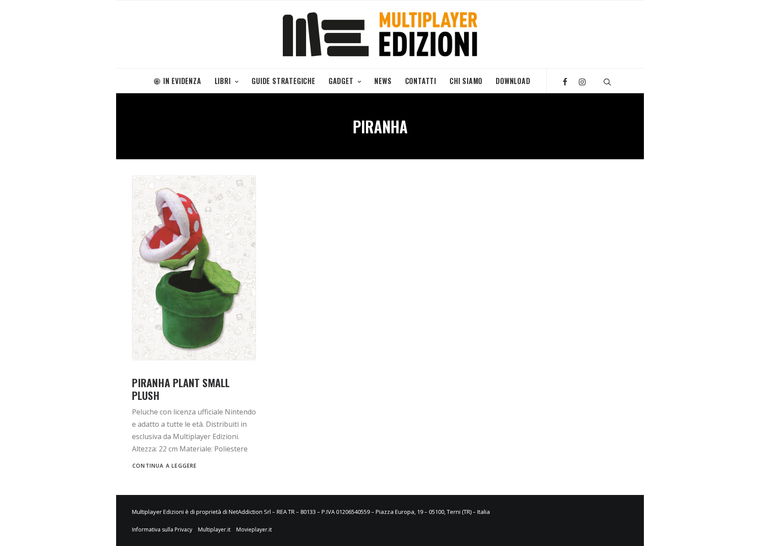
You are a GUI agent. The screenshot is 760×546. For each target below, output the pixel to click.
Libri (223, 81)
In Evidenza (182, 81)
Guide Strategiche (283, 81)
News (382, 81)
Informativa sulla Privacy (162, 529)
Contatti (420, 81)
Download (513, 81)
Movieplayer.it (254, 529)
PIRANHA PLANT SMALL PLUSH (181, 388)
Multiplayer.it (214, 529)
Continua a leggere (164, 465)
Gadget (341, 81)
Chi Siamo (465, 81)
